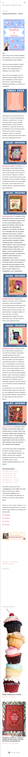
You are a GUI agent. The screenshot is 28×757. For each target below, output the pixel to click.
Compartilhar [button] (5, 561)
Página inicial (6, 5)
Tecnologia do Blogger (15, 752)
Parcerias (15, 5)
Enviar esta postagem (13, 561)
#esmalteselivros (10, 563)
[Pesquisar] (25, 2)
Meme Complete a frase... (12, 694)
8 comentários (12, 697)
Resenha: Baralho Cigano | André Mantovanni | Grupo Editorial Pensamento (13, 739)
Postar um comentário (14, 743)
